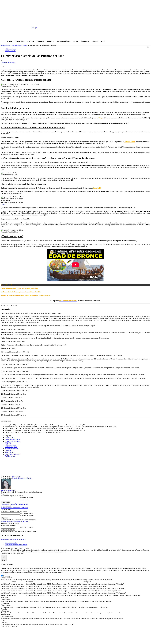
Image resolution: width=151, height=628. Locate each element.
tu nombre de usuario (26, 498)
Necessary (6, 576)
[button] (147, 47)
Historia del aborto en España (21, 478)
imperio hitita (9, 452)
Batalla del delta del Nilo (13, 439)
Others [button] (3, 620)
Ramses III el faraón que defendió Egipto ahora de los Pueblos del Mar (25, 295)
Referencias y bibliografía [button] (9, 305)
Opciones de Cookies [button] (8, 554)
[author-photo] (6, 488)
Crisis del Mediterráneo (12, 441)
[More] (33, 466)
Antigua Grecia (10, 437)
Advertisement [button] (5, 615)
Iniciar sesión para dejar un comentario (13, 539)
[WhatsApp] (26, 467)
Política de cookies (11, 543)
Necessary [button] (4, 574)
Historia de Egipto (11, 447)
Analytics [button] (4, 609)
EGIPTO (8, 443)
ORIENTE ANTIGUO (12, 454)
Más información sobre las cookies (16, 545)
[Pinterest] (19, 467)
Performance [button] (5, 603)
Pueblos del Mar (10, 456)
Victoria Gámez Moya (8, 63)
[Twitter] (11, 467)
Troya (101, 118)
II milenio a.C (9, 450)
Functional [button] (4, 597)
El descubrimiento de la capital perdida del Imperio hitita (20, 292)
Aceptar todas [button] (19, 554)
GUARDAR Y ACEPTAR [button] (10, 626)
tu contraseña (24, 500)
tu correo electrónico (26, 513)
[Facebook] (4, 467)
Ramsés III (97, 188)
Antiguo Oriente (21, 45)
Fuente (3, 204)
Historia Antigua (10, 45)
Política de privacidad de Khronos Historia (14, 508)
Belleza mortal (16, 476)
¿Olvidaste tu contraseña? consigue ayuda (14, 504)
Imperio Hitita (129, 142)
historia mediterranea (11, 448)
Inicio (3, 45)
